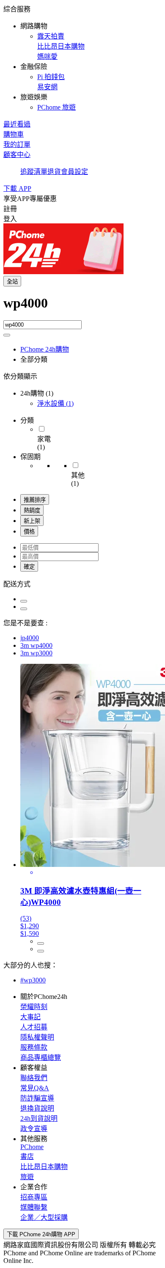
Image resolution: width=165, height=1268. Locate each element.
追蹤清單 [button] (33, 171)
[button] (82, 57)
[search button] (6, 335)
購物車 (13, 134)
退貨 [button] (54, 171)
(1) (55, 403)
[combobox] (82, 307)
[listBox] (82, 583)
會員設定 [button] (74, 171)
